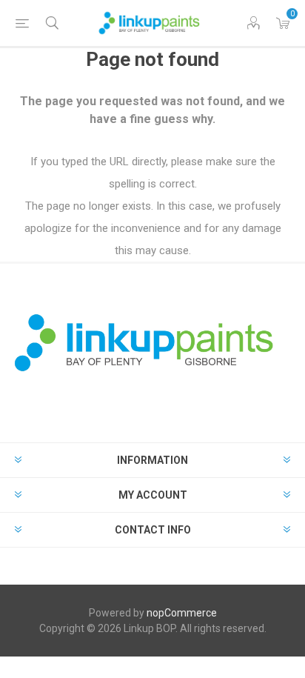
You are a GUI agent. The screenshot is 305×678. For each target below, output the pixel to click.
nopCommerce (182, 613)
